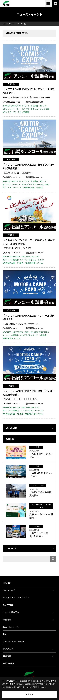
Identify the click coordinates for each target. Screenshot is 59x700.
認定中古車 (8, 604)
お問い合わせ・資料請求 (55, 3)
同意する (29, 694)
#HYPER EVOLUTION (11, 256)
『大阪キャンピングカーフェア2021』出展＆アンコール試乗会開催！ (29, 242)
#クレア (43, 105)
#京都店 (25, 112)
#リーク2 (17, 112)
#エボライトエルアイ (29, 335)
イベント (11, 84)
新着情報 (7, 619)
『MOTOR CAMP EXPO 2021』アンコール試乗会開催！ (28, 317)
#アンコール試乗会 (30, 105)
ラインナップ (9, 590)
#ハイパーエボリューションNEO (35, 108)
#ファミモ (7, 112)
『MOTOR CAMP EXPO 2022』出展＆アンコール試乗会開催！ (28, 166)
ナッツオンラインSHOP (13, 641)
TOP (4, 24)
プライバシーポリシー (20, 687)
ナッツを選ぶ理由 (11, 612)
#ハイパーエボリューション (32, 259)
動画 (5, 634)
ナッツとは (8, 648)
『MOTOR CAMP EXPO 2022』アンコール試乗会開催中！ (28, 91)
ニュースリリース (11, 626)
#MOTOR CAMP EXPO (12, 105)
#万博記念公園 (28, 187)
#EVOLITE (7, 332)
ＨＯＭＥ (7, 583)
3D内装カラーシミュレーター (16, 597)
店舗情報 (7, 656)
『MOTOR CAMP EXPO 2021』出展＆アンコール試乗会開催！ (28, 392)
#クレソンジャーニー (11, 108)
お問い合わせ (9, 663)
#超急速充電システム (34, 262)
